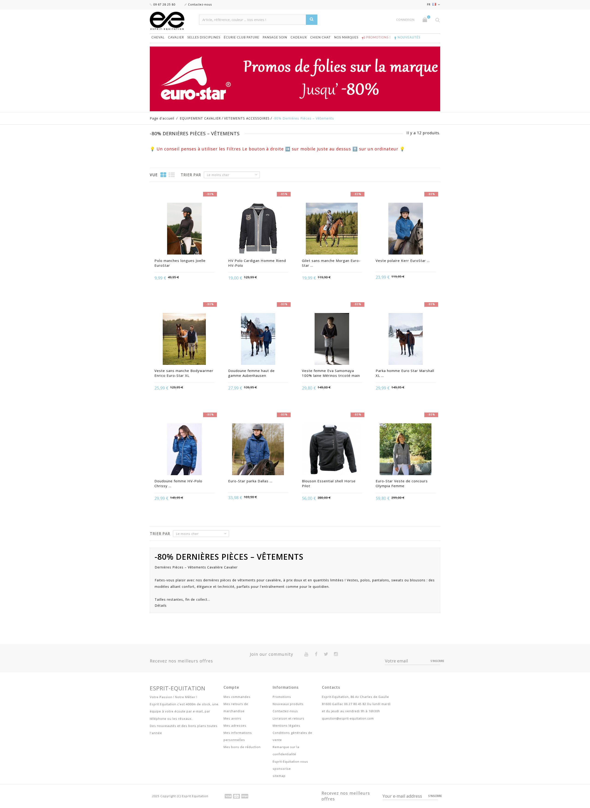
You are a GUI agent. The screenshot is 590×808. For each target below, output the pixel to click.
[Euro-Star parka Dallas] (258, 449)
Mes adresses (235, 725)
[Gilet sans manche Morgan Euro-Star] (332, 229)
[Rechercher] (311, 20)
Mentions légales (286, 725)
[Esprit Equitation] (172, 21)
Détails (161, 605)
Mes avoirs (232, 718)
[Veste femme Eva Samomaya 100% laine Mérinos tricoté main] (332, 339)
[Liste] (171, 174)
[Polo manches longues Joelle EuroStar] (184, 229)
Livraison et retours (288, 718)
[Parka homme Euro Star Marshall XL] (405, 339)
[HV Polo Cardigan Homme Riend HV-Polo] (258, 229)
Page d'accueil (162, 118)
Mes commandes (237, 697)
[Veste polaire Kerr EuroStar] (405, 229)
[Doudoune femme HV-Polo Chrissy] (184, 449)
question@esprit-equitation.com (348, 718)
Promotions (282, 697)
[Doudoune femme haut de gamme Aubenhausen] (258, 339)
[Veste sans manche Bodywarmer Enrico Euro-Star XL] (184, 339)
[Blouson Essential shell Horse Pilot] (332, 449)
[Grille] (163, 174)
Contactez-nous (200, 4)
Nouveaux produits (288, 704)
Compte (231, 687)
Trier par (191, 174)
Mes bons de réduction (242, 747)
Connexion (405, 20)
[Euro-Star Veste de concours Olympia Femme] (405, 449)
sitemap (279, 776)
